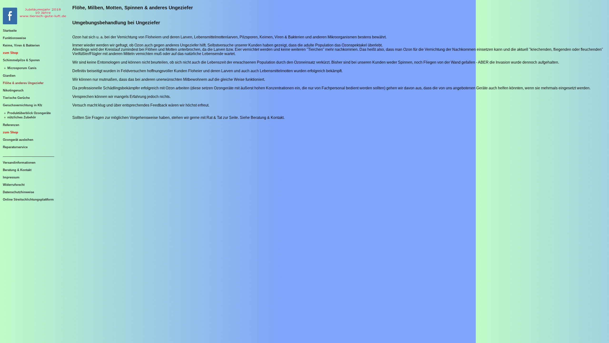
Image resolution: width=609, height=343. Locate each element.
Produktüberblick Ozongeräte (29, 113)
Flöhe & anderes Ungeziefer (23, 83)
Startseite (10, 30)
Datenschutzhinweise (18, 192)
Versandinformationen (19, 162)
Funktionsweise (14, 38)
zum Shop (10, 53)
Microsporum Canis (21, 68)
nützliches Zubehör (21, 117)
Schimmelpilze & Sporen (21, 60)
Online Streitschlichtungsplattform (28, 199)
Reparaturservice (15, 147)
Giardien (9, 75)
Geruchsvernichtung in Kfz (22, 105)
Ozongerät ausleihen (18, 139)
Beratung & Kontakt (17, 170)
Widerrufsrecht (14, 185)
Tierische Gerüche (16, 98)
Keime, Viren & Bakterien (21, 45)
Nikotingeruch (13, 90)
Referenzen (11, 125)
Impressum (11, 177)
